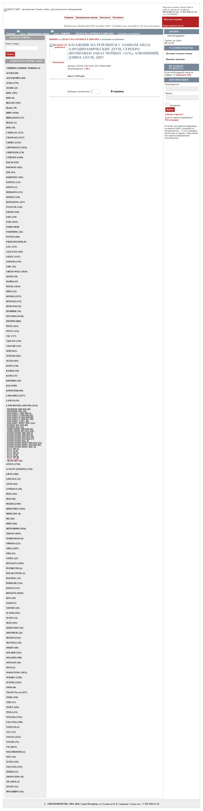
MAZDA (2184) (13, 504)
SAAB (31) (11, 603)
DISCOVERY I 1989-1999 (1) (18, 413)
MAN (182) (11, 494)
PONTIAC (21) (13, 578)
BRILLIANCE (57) (15, 118)
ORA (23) (10, 553)
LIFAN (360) (12, 474)
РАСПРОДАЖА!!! (176, 36)
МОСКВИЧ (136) (15, 791)
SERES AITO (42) (14, 628)
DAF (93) (10, 172)
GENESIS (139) (13, 261)
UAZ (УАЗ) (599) (14, 722)
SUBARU (65, 33)
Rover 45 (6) (11, 455)
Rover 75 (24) (12, 459)
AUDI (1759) (12, 83)
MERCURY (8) (13, 513)
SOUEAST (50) (13, 662)
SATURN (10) (12, 608)
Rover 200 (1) (12, 449)
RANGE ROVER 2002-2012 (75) (19, 437)
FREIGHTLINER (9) (16, 242)
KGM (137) (11, 376)
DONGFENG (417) (15, 202)
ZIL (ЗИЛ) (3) (13, 781)
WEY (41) (11, 757)
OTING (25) (12, 558)
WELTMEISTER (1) (15, 752)
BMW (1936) (12, 113)
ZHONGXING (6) (15, 776)
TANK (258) (12, 697)
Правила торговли (175, 59)
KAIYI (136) (12, 366)
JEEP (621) (11, 351)
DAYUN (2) (11, 187)
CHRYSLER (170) (15, 152)
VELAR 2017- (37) (13, 461)
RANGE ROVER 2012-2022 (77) (19, 439)
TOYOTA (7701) (14, 717)
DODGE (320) (13, 197)
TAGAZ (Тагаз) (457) (16, 692)
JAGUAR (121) (13, 346)
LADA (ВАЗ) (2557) (15, 395)
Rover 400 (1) (12, 453)
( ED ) (87, 68)
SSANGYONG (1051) (16, 672)
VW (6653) (11, 747)
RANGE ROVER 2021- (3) (17, 441)
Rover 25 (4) (11, 451)
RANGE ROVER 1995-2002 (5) (19, 435)
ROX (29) (11, 598)
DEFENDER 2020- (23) (15, 411)
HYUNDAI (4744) (15, 316)
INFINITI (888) (13, 321)
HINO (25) (11, 291)
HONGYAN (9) (13, 306)
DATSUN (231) (13, 182)
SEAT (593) (11, 623)
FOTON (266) (13, 237)
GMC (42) (11, 266)
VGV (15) (11, 732)
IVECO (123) (12, 331)
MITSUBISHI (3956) (16, 528)
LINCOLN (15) (13, 479)
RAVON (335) (13, 588)
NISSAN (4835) (13, 533)
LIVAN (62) (11, 484)
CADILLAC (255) (14, 132)
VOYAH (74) (12, 742)
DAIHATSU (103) (14, 177)
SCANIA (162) (13, 613)
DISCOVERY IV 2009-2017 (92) (19, 419)
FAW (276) (11, 217)
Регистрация (172, 120)
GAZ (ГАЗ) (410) (14, 251)
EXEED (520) (12, 212)
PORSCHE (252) (14, 583)
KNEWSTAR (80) (14, 390)
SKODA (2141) (13, 638)
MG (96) (10, 518)
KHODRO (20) (13, 380)
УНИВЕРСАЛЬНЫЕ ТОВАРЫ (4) (23, 68)
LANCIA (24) (12, 400)
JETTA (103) (12, 361)
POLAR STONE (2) (15, 573)
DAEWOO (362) (14, 167)
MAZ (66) (11, 499)
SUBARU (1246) (14, 677)
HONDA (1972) (13, 296)
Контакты (105, 17)
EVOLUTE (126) (14, 207)
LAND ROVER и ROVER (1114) (22, 405)
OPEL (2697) (12, 548)
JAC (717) (11, 336)
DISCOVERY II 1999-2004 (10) (19, 415)
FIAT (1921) (12, 222)
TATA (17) (11, 702)
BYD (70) (10, 127)
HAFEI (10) (12, 276)
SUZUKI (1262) (13, 682)
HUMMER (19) (13, 311)
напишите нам (183, 75)
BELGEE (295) (13, 103)
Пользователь (172, 84)
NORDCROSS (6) (14, 538)
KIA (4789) (11, 385)
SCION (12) (12, 618)
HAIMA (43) (12, 281)
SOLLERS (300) (14, 657)
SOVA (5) (10, 667)
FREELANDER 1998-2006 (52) (19, 429)
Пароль (168, 93)
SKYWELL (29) (13, 642)
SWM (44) (11, 687)
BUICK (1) (11, 122)
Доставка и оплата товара (179, 53)
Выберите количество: (79, 91)
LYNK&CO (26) (14, 489)
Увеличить (58, 62)
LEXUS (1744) (13, 464)
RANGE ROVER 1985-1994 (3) (19, 433)
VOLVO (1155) (13, 737)
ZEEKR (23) (12, 772)
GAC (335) (11, 247)
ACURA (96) (12, 73)
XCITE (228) (12, 762)
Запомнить (175, 105)
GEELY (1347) (13, 256)
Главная (68, 17)
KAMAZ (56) (12, 371)
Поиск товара (12, 43)
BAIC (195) (11, 93)
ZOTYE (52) (12, 786)
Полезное (118, 17)
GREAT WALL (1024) (16, 271)
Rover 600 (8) (12, 457)
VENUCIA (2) (12, 727)
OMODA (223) (13, 543)
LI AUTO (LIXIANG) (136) (19, 469)
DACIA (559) (12, 162)
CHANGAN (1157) (15, 137)
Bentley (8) (11, 108)
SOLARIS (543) (13, 652)
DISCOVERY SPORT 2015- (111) (20, 423)
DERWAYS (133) (14, 192)
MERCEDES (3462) (15, 509)
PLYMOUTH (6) (14, 568)
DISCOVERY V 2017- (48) (17, 421)
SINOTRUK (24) (14, 633)
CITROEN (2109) (14, 157)
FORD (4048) (12, 227)
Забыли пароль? (174, 114)
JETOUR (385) (13, 356)
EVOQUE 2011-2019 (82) (16, 425)
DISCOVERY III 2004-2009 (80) (19, 417)
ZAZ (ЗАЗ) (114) (14, 767)
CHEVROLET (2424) (16, 147)
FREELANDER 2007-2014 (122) (19, 431)
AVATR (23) (12, 88)
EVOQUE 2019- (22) (14, 427)
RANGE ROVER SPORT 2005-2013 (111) (23, 443)
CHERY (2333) (13, 142)
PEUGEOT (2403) (15, 563)
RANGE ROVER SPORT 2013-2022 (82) (23, 445)
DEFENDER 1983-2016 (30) (17, 409)
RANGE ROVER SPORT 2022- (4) (20, 447)
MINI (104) (11, 523)
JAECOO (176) (13, 341)
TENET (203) (12, 707)
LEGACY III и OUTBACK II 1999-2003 (94, 33)
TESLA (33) (11, 712)
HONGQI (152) (13, 301)
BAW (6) (10, 98)
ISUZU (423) (12, 326)
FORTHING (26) (14, 232)
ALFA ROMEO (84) (15, 78)
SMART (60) (12, 647)
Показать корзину (173, 19)
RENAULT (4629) (14, 593)
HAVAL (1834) (13, 286)
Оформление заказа (87, 17)
